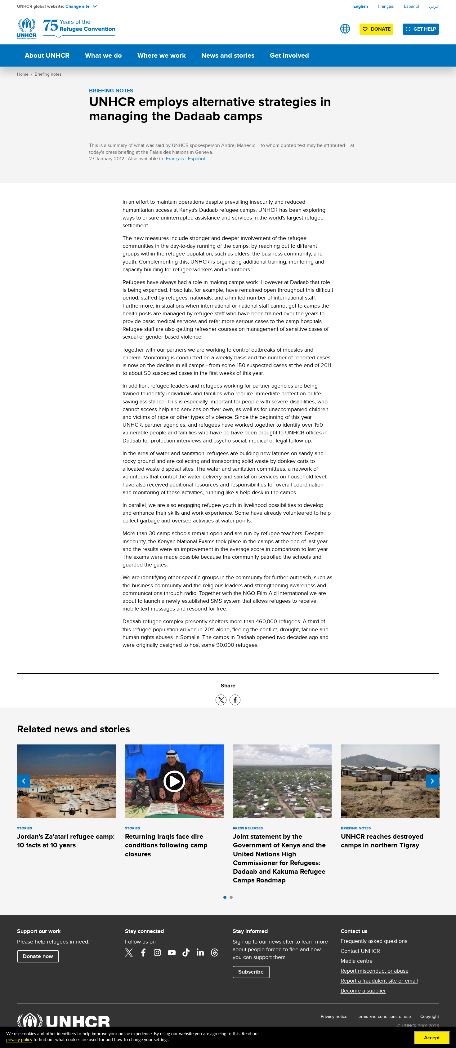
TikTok (186, 952)
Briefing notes (48, 74)
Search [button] (325, 29)
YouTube (172, 952)
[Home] (60, 29)
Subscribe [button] (251, 972)
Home (23, 74)
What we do (103, 55)
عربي (434, 6)
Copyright (429, 1016)
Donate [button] (381, 29)
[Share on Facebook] (235, 700)
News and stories (227, 55)
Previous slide (23, 781)
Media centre (357, 960)
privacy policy (19, 1040)
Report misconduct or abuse (375, 970)
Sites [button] (345, 29)
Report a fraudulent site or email (379, 980)
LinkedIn (200, 952)
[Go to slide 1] (226, 899)
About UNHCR (47, 55)
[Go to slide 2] (233, 899)
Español (411, 6)
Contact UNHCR (360, 951)
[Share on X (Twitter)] (221, 700)
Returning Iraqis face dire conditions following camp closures (166, 845)
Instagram (158, 952)
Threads (215, 952)
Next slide (432, 781)
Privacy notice (334, 1016)
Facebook (143, 952)
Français (386, 6)
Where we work (161, 55)
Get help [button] (425, 29)
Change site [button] (77, 6)
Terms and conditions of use (384, 1016)
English (360, 6)
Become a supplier (363, 990)
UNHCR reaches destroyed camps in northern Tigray (382, 840)
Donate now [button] (38, 956)
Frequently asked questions (374, 941)
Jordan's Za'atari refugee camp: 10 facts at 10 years (66, 840)
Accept (432, 1037)
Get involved (289, 55)
